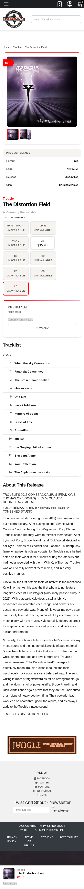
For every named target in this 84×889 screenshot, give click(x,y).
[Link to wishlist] (60, 4)
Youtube (43, 786)
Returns (47, 837)
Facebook (43, 778)
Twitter (43, 782)
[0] (80, 5)
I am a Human (60, 810)
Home (6, 47)
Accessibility (69, 837)
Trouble (17, 47)
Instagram (43, 790)
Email (43, 795)
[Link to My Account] (70, 4)
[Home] (14, 19)
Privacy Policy (12, 839)
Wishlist (44, 328)
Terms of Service (29, 841)
